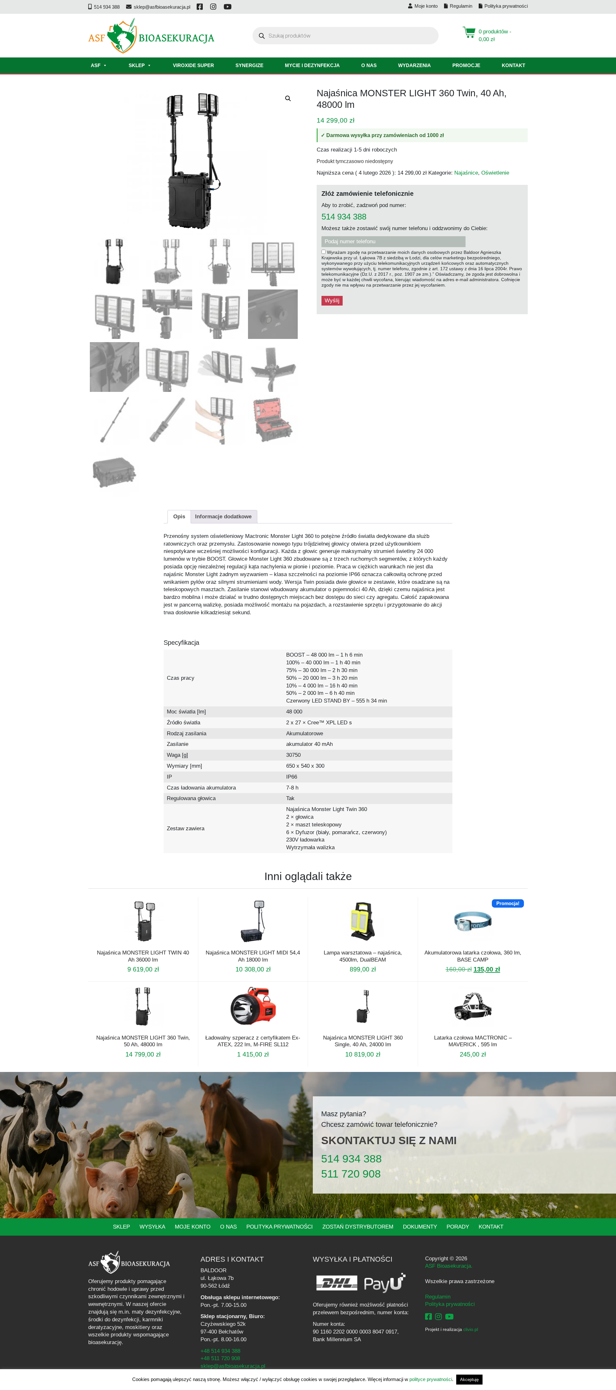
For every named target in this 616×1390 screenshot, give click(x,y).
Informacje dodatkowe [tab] (223, 517)
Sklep (137, 65)
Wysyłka (152, 1227)
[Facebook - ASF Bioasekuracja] (428, 1316)
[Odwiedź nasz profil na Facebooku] (200, 7)
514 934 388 (343, 217)
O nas (369, 65)
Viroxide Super (193, 65)
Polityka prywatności (279, 1227)
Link (150, 945)
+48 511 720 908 (220, 1358)
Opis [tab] (179, 517)
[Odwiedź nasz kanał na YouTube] (228, 7)
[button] (288, 98)
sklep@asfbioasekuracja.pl (233, 1366)
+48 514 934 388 (220, 1351)
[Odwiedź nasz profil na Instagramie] (213, 7)
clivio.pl (470, 1329)
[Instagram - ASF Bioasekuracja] (438, 1316)
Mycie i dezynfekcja (312, 65)
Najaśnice (466, 173)
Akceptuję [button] (469, 1379)
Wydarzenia (414, 65)
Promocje (466, 65)
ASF (95, 65)
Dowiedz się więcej (134, 945)
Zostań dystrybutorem (357, 1227)
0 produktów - (495, 35)
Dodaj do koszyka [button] (354, 945)
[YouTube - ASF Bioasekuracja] (449, 1316)
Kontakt (513, 65)
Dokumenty (420, 1227)
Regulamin (437, 1297)
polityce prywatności (430, 1379)
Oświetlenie (495, 173)
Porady (458, 1227)
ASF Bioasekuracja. (449, 1266)
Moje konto (192, 1227)
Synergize (249, 65)
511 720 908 (351, 1174)
